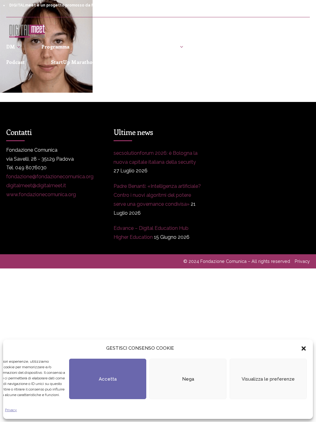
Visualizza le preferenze (268, 379)
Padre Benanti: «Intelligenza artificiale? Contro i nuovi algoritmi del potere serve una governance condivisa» (157, 195)
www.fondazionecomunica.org (41, 194)
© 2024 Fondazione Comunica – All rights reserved (236, 261)
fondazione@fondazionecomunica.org (50, 176)
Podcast (15, 62)
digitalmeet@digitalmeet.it (36, 185)
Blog (209, 46)
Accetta (108, 379)
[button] (304, 348)
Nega (188, 379)
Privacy (11, 410)
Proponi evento (260, 46)
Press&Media (112, 46)
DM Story (166, 46)
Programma (55, 46)
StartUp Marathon (73, 62)
